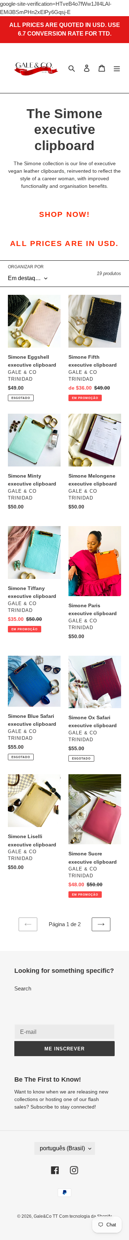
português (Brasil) (62, 1148)
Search (22, 988)
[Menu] (116, 68)
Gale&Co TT (46, 1216)
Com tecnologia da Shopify (85, 1216)
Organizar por (26, 266)
